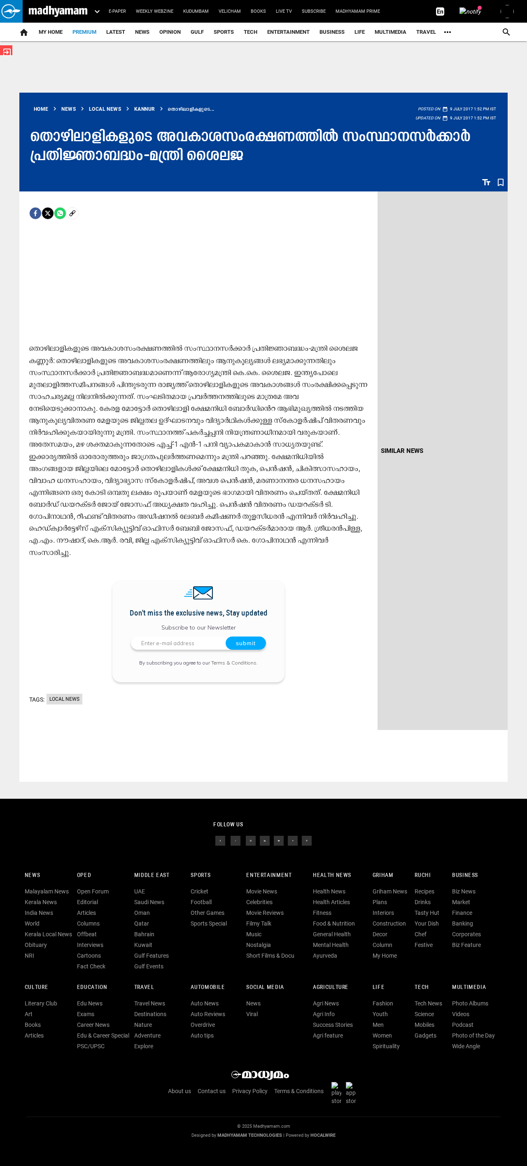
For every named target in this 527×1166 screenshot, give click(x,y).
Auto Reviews (208, 1014)
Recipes (424, 891)
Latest (115, 32)
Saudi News (149, 902)
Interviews (90, 945)
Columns (88, 923)
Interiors (383, 912)
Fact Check (91, 966)
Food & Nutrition (334, 923)
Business (332, 32)
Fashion (383, 1003)
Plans (380, 902)
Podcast (462, 1024)
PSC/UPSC (91, 1046)
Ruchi (423, 875)
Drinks (423, 902)
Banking (462, 923)
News (142, 32)
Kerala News (41, 902)
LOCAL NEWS (64, 699)
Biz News (464, 891)
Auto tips (202, 1035)
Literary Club (41, 1003)
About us (179, 1091)
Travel (426, 32)
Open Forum (93, 891)
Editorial (87, 902)
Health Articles (331, 902)
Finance (462, 912)
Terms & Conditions (234, 663)
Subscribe (314, 11)
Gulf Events (148, 966)
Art (29, 1014)
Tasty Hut (427, 912)
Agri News (326, 1003)
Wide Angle (466, 1046)
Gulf (197, 32)
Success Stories (333, 1024)
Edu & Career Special (103, 1035)
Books (258, 11)
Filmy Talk (258, 923)
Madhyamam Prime (358, 11)
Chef (421, 934)
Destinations (150, 1014)
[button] (11, 11)
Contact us (212, 1091)
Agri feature (328, 1035)
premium (84, 32)
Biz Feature (466, 945)
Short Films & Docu (270, 955)
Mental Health (331, 945)
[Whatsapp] (60, 213)
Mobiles (424, 1024)
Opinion (170, 32)
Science (424, 1014)
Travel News (149, 1003)
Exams (85, 1014)
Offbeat (87, 934)
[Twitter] (48, 213)
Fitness (322, 912)
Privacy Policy (250, 1091)
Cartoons (89, 955)
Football (201, 902)
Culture (36, 987)
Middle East (152, 875)
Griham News (390, 891)
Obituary (36, 945)
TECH (250, 32)
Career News (93, 1024)
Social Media (265, 987)
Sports (224, 32)
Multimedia (390, 32)
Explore (143, 1046)
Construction (389, 923)
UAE (139, 891)
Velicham (230, 11)
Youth (380, 1014)
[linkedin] (265, 840)
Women (382, 1035)
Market (461, 902)
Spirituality (386, 1046)
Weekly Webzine (154, 11)
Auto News (205, 1003)
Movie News (261, 891)
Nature (143, 1024)
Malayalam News (47, 891)
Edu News (90, 1003)
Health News (332, 875)
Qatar (141, 923)
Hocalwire (323, 1135)
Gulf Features (151, 955)
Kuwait (143, 945)
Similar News (402, 451)
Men (378, 1024)
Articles (86, 912)
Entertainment (288, 32)
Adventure (147, 1035)
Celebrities (259, 902)
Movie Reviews (265, 912)
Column (382, 945)
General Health (332, 934)
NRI (29, 955)
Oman (142, 912)
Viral (252, 1014)
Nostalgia (258, 945)
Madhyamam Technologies (249, 1135)
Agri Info (324, 1014)
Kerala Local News (48, 934)
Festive (424, 945)
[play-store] (338, 1093)
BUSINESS (465, 875)
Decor (380, 934)
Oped (84, 875)
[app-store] (352, 1093)
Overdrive (203, 1024)
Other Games (207, 912)
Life (359, 32)
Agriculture (331, 987)
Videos (460, 1014)
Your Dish (427, 923)
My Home (51, 32)
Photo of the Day (473, 1035)
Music (253, 934)
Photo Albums (470, 1003)
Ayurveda (325, 955)
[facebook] (35, 213)
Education (92, 987)
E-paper (117, 11)
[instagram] (251, 840)
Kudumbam (196, 11)
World (32, 923)
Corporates (466, 934)
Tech (422, 987)
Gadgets (425, 1035)
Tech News (428, 1003)
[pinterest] (307, 840)
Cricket (199, 891)
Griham (383, 875)
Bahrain (144, 934)
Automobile (208, 987)
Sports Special (209, 923)
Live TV (284, 11)
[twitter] (235, 840)
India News (39, 912)
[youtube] (279, 840)
